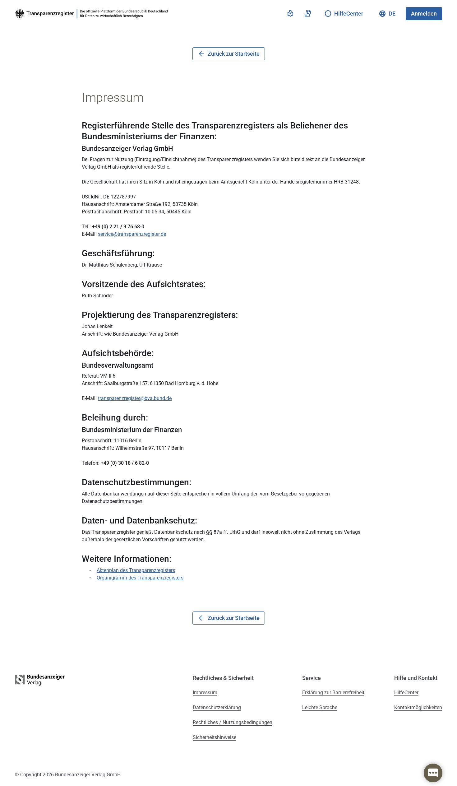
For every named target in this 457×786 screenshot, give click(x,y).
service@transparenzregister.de (132, 234)
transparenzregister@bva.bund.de (135, 398)
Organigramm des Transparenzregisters (140, 578)
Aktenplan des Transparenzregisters (136, 570)
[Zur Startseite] (92, 13)
